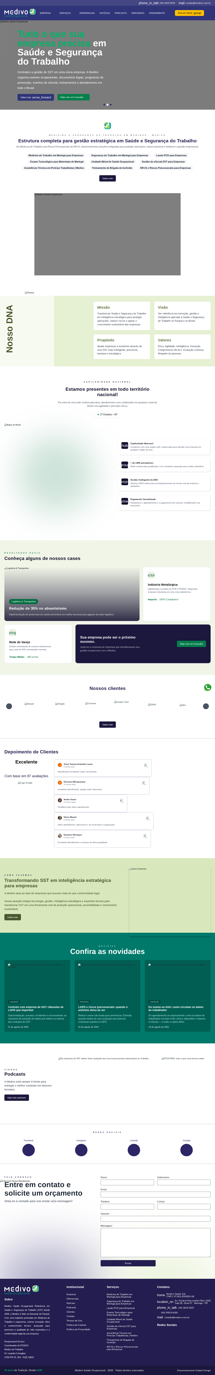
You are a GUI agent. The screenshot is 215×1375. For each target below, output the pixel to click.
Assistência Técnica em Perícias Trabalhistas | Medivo (54, 168)
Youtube (186, 1140)
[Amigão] (29, 706)
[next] (206, 706)
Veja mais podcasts (16, 1097)
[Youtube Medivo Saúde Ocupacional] (135, 2)
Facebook (28, 1140)
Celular (161, 1201)
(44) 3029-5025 (157, 3)
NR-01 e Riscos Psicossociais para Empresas (165, 168)
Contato (71, 1316)
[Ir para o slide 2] (107, 105)
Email (104, 1189)
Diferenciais (87, 13)
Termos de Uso (74, 1320)
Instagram (81, 1140)
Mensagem (106, 1226)
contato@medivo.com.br (195, 3)
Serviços (65, 13)
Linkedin (134, 1140)
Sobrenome (163, 1177)
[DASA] (121, 706)
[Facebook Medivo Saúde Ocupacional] (121, 2)
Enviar (128, 1263)
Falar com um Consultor (72, 94)
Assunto (105, 1213)
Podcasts (121, 13)
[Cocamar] (60, 706)
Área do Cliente (189, 13)
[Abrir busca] (209, 13)
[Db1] (152, 706)
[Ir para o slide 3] (111, 105)
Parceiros (137, 13)
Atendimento (157, 13)
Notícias (105, 13)
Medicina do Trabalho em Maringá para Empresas (56, 155)
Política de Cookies (76, 1325)
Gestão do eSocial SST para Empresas (163, 161)
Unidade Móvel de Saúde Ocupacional (113, 161)
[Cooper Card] (91, 706)
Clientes (71, 1312)
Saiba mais (35, 94)
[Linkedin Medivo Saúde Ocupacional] (131, 2)
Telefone (105, 1201)
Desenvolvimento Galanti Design (194, 1370)
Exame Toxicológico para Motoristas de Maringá (57, 161)
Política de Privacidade (78, 1329)
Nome (104, 1177)
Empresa (45, 13)
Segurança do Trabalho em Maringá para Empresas (119, 155)
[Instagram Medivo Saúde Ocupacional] (126, 2)
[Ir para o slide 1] (104, 105)
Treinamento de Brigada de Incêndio (112, 168)
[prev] (9, 706)
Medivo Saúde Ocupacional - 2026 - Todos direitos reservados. (109, 1370)
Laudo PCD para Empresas (171, 155)
